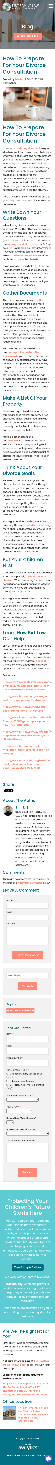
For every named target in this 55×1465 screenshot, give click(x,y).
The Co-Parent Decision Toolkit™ (21, 1387)
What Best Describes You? (20, 1095)
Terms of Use (13, 1455)
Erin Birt (20, 79)
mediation (30, 525)
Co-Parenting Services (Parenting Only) (25, 1086)
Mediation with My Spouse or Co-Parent (25, 1075)
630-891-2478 (29, 36)
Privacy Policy (29, 1455)
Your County (13, 1106)
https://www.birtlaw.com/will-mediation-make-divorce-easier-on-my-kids (26, 749)
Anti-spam (42, 1455)
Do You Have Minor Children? (22, 1118)
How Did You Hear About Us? (20, 1129)
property (13, 440)
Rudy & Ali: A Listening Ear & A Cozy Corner (26, 1383)
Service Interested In (17, 1069)
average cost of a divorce (23, 244)
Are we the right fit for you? (26, 1334)
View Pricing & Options (27, 1267)
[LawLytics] (28, 1447)
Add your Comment (29, 883)
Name (9, 900)
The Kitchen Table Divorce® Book (21, 1390)
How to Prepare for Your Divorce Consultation (24, 65)
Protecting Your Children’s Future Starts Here (27, 1207)
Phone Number (14, 1057)
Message (11, 923)
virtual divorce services (22, 255)
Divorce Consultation (20, 1010)
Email (9, 911)
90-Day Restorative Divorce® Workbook (25, 1394)
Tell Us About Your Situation (20, 1140)
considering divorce (25, 148)
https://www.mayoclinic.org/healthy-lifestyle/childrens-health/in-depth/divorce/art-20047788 (26, 764)
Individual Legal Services (21, 1081)
